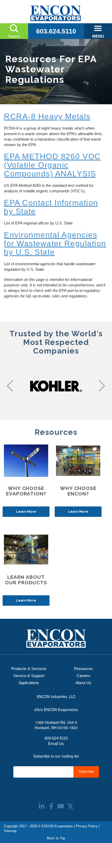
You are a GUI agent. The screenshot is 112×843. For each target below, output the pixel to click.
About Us (83, 682)
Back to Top (56, 838)
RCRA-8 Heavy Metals (47, 116)
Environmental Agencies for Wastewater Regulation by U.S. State (55, 243)
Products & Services (28, 668)
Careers (83, 675)
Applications (28, 682)
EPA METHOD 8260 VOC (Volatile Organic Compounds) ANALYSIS (52, 165)
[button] (10, 386)
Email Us (56, 743)
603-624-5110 (56, 738)
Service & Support (28, 675)
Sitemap (10, 831)
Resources (83, 668)
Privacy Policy (87, 826)
